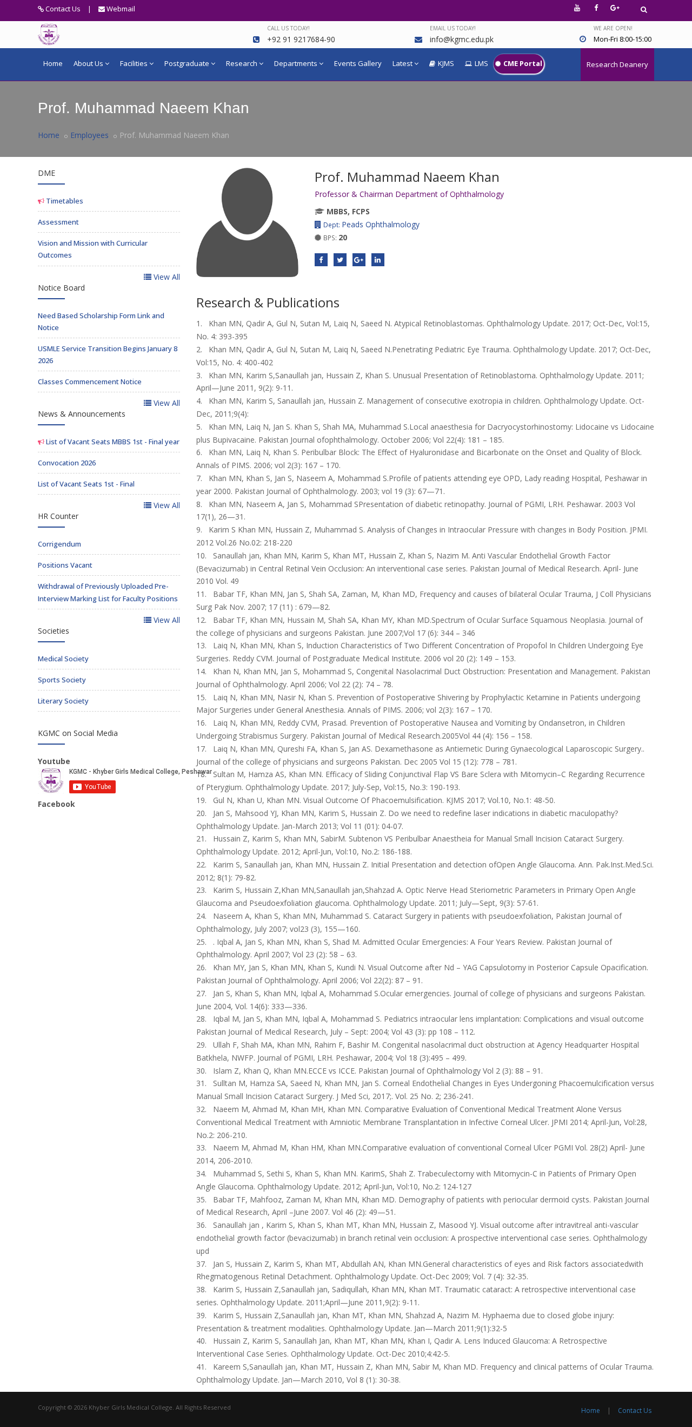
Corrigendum (59, 544)
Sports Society (62, 680)
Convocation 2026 (67, 463)
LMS (481, 63)
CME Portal (522, 63)
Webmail (120, 9)
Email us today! (453, 28)
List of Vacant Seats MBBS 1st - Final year (111, 441)
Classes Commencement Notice (90, 381)
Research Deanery (617, 64)
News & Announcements (81, 414)
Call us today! (288, 28)
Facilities (134, 63)
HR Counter (58, 516)
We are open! (613, 28)
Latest (402, 63)
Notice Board (61, 287)
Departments (295, 63)
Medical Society (63, 658)
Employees (89, 135)
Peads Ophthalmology (371, 224)
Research (241, 63)
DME (46, 173)
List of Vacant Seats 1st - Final (86, 484)
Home (53, 63)
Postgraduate (186, 63)
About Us (88, 63)
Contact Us (62, 9)
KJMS (446, 63)
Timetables (63, 201)
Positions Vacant (65, 565)
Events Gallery (358, 63)
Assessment (58, 222)
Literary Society (63, 701)
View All (165, 277)
